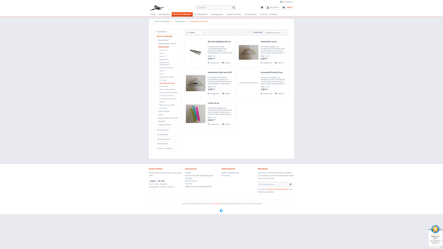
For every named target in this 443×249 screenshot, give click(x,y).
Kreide (161, 53)
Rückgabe (189, 178)
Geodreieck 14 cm (269, 41)
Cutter (161, 74)
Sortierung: (258, 32)
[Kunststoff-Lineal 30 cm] (248, 83)
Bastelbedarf (162, 32)
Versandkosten (216, 204)
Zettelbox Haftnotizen (166, 68)
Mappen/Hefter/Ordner (167, 43)
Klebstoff (162, 102)
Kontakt (188, 173)
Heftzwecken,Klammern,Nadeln (169, 92)
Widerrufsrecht (191, 181)
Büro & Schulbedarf (164, 36)
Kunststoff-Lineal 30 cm (272, 72)
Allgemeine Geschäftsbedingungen (198, 186)
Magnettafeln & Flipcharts (168, 118)
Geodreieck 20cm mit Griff (220, 72)
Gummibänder (164, 86)
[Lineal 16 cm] (195, 114)
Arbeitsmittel (163, 47)
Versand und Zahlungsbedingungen (199, 175)
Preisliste (188, 184)
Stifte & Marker (164, 111)
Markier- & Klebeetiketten (167, 89)
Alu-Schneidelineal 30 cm (219, 41)
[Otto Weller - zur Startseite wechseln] (157, 8)
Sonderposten (162, 144)
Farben (161, 115)
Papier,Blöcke (163, 40)
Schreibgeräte (162, 134)
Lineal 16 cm (213, 103)
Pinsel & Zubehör (164, 125)
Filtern (192, 32)
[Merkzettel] (262, 7)
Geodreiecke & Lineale (167, 83)
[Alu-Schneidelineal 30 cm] (195, 52)
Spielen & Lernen (163, 139)
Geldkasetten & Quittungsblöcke (164, 63)
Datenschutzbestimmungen (278, 189)
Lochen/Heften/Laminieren (168, 99)
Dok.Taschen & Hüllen (166, 96)
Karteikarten (163, 50)
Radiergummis (164, 59)
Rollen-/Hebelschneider (166, 77)
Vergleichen (214, 63)
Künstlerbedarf (163, 130)
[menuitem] (215, 7)
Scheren (162, 71)
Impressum (226, 175)
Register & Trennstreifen (167, 105)
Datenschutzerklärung (230, 173)
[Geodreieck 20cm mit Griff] (195, 83)
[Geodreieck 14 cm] (248, 52)
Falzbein (162, 56)
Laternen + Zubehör (164, 148)
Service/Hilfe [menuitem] (287, 2)
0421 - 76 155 (157, 181)
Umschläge (163, 80)
